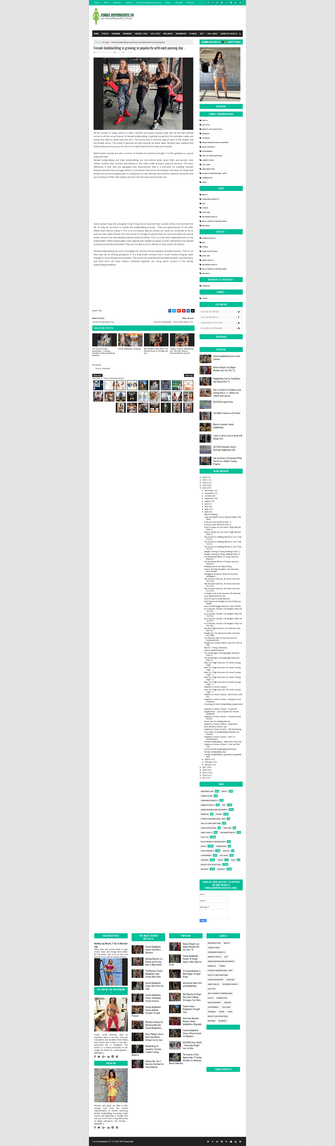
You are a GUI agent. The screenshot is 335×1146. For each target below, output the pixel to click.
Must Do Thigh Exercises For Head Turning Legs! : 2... (222, 673)
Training (116, 33)
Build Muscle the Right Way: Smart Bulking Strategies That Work (192, 997)
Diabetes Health (229, 33)
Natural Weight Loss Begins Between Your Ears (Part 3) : (224, 369)
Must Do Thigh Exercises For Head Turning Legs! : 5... (222, 690)
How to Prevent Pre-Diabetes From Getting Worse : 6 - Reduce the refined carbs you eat (227, 392)
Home (97, 2)
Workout (190, 2)
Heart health (208, 260)
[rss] (226, 3)
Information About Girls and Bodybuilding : (192, 984)
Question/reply (208, 147)
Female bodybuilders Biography (215, 142)
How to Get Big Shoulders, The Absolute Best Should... (221, 570)
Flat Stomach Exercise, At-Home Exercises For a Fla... (222, 580)
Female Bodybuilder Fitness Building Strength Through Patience (146, 1011)
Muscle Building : (211, 514)
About (106, 2)
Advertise (117, 2)
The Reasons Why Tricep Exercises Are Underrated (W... (220, 639)
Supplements (207, 151)
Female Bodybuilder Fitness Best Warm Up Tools (154, 985)
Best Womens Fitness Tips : (216, 726)
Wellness (168, 33)
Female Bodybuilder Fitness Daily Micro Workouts (153, 949)
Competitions (208, 160)
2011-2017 (119, 1141)
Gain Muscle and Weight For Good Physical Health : (222, 602)
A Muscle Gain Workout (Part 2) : (218, 524)
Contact (128, 2)
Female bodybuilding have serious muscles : (226, 357)
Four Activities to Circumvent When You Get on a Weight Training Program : (227, 461)
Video (204, 182)
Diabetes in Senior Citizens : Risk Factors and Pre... (223, 695)
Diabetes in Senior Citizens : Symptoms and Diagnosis (222, 700)
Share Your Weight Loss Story (148, 2)
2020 (204, 770)
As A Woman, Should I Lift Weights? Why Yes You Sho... (223, 610)
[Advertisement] (143, 200)
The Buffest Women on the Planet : (227, 413)
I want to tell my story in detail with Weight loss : (227, 437)
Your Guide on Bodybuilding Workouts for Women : (221, 733)
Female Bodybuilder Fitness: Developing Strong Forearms (153, 997)
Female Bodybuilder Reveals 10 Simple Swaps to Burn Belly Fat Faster (185, 960)
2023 (204, 485)
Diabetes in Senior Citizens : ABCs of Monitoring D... (219, 738)
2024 (204, 482)
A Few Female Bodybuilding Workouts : (220, 749)
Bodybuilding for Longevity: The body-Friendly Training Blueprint (147, 1050)
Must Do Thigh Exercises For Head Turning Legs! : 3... (222, 678)
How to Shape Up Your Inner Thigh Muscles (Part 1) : (222, 528)
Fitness (193, 33)
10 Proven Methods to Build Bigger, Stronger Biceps (192, 973)
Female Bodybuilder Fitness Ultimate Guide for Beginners (192, 1033)
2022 (204, 488)
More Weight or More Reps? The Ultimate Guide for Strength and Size (156, 351)
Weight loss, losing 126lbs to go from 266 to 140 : (223, 644)
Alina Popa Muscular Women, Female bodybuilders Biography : (192, 1021)
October (208, 496)
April (207, 511)
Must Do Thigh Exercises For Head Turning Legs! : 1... (222, 668)
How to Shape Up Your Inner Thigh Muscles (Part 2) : (222, 533)
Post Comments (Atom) (114, 378)
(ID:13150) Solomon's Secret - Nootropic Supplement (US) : (225, 448)
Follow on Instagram (211, 328)
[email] (231, 3)
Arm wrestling (208, 169)
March (208, 759)
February (209, 762)
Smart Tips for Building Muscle (217, 721)
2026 (204, 477)
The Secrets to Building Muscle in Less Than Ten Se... (223, 538)
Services (226, 851)
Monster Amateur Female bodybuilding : (223, 426)
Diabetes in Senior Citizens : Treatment (220, 709)
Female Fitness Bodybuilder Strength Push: (191, 1009)
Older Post (189, 375)
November (209, 493)
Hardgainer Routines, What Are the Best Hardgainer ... (221, 575)
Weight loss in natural (212, 129)
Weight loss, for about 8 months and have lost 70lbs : (222, 634)
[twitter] (208, 3)
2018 (204, 775)
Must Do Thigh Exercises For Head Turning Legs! (222, 663)
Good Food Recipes (209, 251)
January (208, 764)
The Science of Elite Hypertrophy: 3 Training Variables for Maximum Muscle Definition (103, 352)
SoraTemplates (102, 1141)
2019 (204, 772)
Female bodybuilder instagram (129, 349)
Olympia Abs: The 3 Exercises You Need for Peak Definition (154, 1064)
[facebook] (213, 3)
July (206, 504)
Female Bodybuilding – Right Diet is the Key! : (223, 741)
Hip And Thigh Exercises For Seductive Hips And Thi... (222, 629)
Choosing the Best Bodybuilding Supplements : (223, 705)
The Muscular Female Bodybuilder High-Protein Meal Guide (153, 973)
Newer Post (97, 375)
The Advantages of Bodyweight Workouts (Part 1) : (222, 654)
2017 (204, 778)
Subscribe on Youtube (211, 323)
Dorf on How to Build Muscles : (217, 598)
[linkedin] (108, 1056)
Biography (181, 33)
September (209, 498)
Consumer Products (210, 199)
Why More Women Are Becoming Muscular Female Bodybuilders (154, 1024)
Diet (202, 33)
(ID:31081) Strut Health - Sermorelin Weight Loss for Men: (192, 1045)
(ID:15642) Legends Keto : (223, 401)
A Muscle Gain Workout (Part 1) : (218, 522)
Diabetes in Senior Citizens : (216, 687)
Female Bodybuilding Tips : (215, 752)
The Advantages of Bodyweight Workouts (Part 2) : (222, 659)
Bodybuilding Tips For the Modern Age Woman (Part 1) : (226, 380)
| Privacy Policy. (128, 1141)
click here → (99, 1052)
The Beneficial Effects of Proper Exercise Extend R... (221, 557)
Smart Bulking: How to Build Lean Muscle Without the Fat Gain (154, 1037)
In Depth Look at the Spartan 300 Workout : (222, 593)
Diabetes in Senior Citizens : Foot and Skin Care (222, 745)
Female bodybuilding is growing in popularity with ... (223, 755)
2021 (204, 767)
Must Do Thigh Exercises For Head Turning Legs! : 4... (222, 683)
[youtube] (236, 3)
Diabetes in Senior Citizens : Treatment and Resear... (222, 717)
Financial (206, 286)
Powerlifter (207, 178)
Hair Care (206, 212)
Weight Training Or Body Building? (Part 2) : (222, 554)
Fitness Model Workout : (214, 650)
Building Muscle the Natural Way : (218, 566)
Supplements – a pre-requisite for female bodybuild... (221, 712)
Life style (178, 2)
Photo (168, 2)
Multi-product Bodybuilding (214, 221)
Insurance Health (209, 217)
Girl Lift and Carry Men (212, 156)
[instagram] (222, 3)
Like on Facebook (209, 317)
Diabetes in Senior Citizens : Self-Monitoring (222, 729)
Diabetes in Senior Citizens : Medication (221, 724)
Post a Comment (103, 368)
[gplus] (217, 3)
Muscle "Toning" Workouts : (216, 647)
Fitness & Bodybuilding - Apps (214, 173)
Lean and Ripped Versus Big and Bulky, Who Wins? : (222, 518)
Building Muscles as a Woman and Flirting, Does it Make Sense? (154, 961)
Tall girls (212, 33)
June (207, 506)
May (207, 509)
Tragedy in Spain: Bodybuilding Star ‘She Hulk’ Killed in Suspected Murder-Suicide (182, 351)
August (208, 501)
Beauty (205, 195)
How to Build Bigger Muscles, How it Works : (223, 606)
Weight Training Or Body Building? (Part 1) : (222, 551)
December (209, 490)
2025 (204, 480)
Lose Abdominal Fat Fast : (215, 596)
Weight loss (141, 33)
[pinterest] (240, 3)
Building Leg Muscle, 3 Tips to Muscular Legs (111, 945)
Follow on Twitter (210, 312)
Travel (205, 298)
